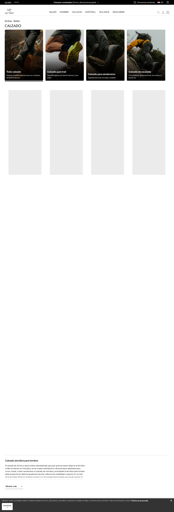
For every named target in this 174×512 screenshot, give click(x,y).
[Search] (158, 12)
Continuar (7, 506)
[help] (167, 2)
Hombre (16, 21)
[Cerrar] (171, 500)
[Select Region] (159, 2)
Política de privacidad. (140, 500)
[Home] (9, 11)
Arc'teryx (8, 21)
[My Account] (163, 12)
